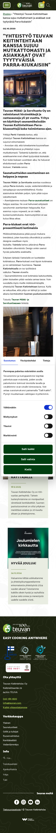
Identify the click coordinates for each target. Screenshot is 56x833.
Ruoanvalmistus (11, 736)
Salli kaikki (28, 449)
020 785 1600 (10, 698)
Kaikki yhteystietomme (15, 707)
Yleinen (6, 723)
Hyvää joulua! (23, 563)
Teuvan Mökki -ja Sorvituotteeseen (16, 301)
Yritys (5, 774)
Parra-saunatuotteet (38, 200)
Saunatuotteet (10, 727)
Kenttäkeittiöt (10, 740)
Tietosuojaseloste (12, 809)
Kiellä (28, 469)
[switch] (48, 416)
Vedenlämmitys (11, 744)
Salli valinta (28, 459)
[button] (48, 5)
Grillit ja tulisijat (10, 731)
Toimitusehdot (10, 764)
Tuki (5, 780)
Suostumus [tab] (10, 360)
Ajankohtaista (10, 769)
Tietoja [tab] (46, 360)
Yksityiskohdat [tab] (28, 360)
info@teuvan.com (12, 703)
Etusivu (7, 14)
